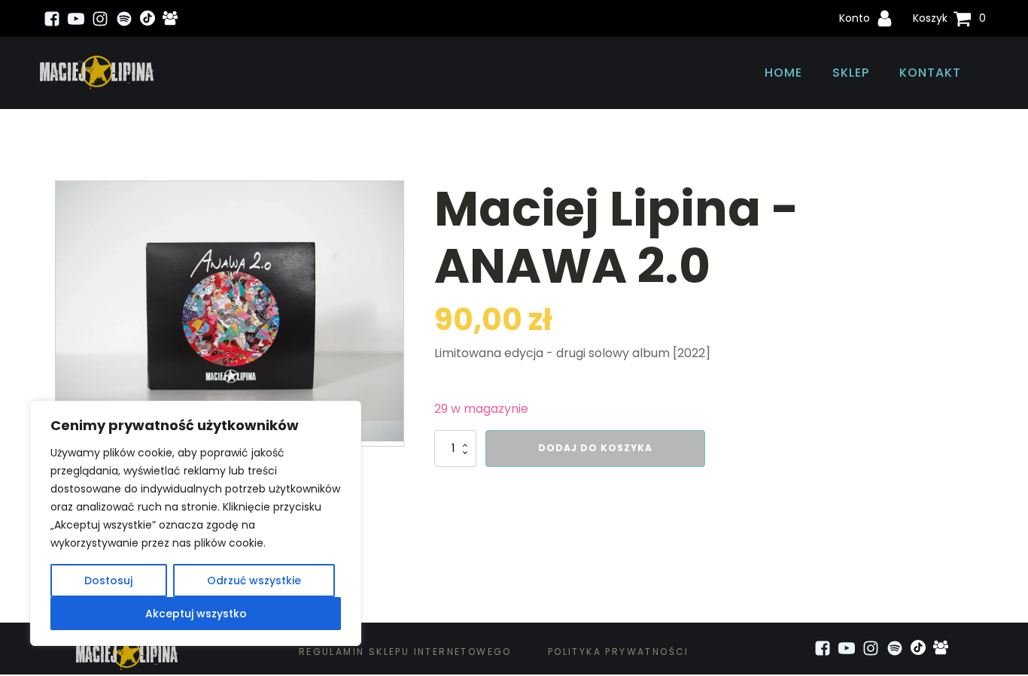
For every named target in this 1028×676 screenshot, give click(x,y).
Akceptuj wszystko (196, 613)
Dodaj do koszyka (595, 447)
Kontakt (930, 72)
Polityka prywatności (618, 651)
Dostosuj (108, 580)
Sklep (850, 72)
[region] (195, 523)
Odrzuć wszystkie (254, 580)
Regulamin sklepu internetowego (405, 651)
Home (783, 72)
